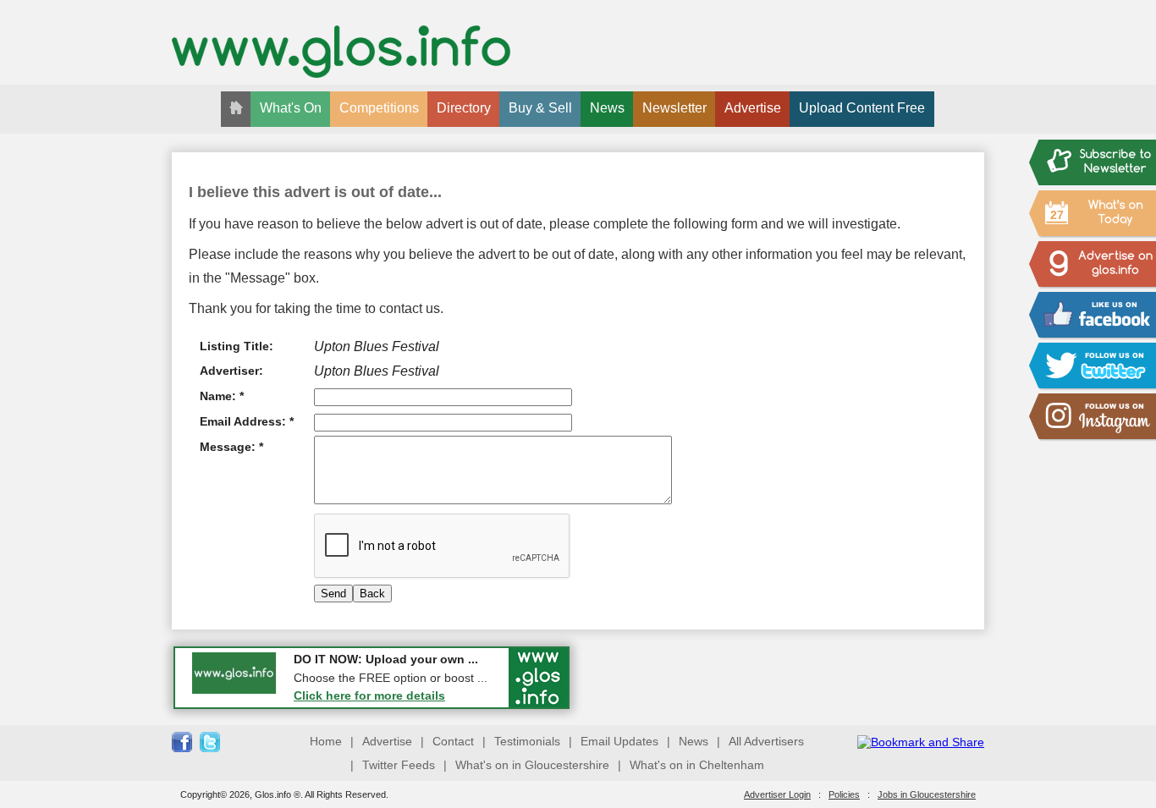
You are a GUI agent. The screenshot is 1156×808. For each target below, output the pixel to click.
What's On (291, 108)
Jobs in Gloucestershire (927, 794)
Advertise (752, 108)
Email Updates (619, 741)
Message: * (231, 446)
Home (326, 741)
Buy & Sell (540, 108)
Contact (453, 741)
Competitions (379, 108)
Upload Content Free (862, 108)
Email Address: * (247, 421)
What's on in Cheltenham (697, 765)
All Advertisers (766, 741)
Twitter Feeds (398, 765)
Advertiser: (231, 370)
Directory (464, 108)
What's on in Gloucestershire (532, 765)
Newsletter (674, 108)
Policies (844, 794)
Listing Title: (236, 346)
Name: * (222, 396)
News (607, 108)
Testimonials (527, 741)
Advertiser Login (777, 794)
